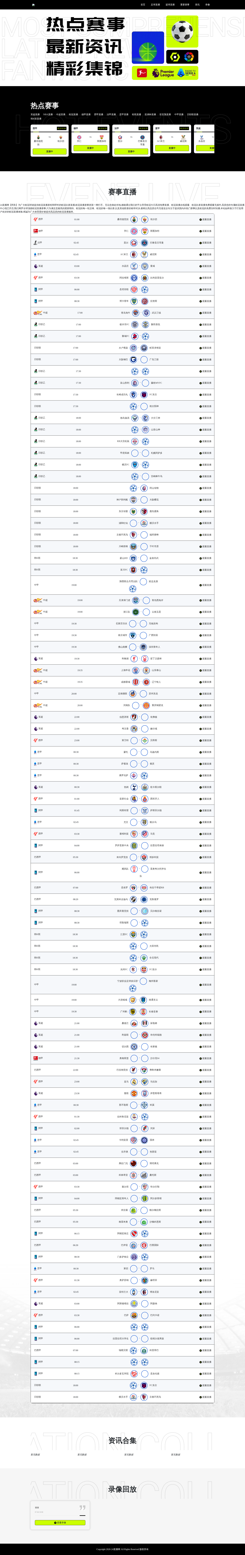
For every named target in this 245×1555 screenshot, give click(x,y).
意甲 (39, 254)
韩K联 (41, 558)
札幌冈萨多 (156, 453)
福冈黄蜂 (155, 534)
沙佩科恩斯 (156, 1222)
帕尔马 (153, 822)
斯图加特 (154, 231)
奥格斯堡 (124, 1058)
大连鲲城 (124, 1000)
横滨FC (125, 464)
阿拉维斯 (124, 278)
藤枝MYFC (156, 383)
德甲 (40, 231)
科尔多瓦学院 (122, 1373)
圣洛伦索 (154, 1373)
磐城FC (125, 336)
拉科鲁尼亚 (123, 1116)
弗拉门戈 (124, 1163)
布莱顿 (153, 1046)
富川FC (125, 570)
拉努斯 (153, 301)
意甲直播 (123, 114)
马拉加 (153, 1081)
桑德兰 (125, 1023)
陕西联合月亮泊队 (130, 581)
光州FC (125, 969)
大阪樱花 (155, 499)
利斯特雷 (124, 810)
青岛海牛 (125, 313)
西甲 (40, 219)
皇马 (126, 1081)
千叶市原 (155, 546)
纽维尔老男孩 (157, 1338)
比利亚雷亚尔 (157, 278)
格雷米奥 (124, 1222)
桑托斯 (154, 1175)
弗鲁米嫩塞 (156, 1070)
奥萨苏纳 (124, 1280)
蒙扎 (126, 752)
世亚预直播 (165, 114)
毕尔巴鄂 (154, 1187)
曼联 (126, 1093)
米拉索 (125, 1210)
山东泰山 (156, 670)
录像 (207, 4)
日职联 (41, 347)
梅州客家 (154, 981)
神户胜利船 (123, 499)
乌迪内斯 (154, 752)
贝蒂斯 (153, 740)
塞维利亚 (124, 834)
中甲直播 (178, 114)
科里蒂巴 (155, 1350)
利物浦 (125, 658)
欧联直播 (136, 114)
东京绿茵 (124, 511)
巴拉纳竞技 (123, 1070)
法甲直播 (111, 114)
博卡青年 (124, 301)
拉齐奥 (124, 1152)
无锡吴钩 (154, 623)
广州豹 (125, 1011)
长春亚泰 (154, 1011)
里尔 (126, 242)
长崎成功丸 (123, 394)
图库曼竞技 (123, 911)
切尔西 (125, 1046)
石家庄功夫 (123, 623)
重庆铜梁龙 (157, 705)
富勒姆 (153, 1023)
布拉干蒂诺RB (158, 887)
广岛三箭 (155, 359)
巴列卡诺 (154, 1315)
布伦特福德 (156, 1035)
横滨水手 (155, 523)
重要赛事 (184, 4)
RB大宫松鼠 (123, 441)
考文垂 (125, 728)
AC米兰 (124, 254)
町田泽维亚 (156, 348)
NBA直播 (48, 114)
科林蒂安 (124, 1175)
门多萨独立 (123, 1257)
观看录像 (61, 1522)
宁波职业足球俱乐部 (129, 981)
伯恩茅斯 (124, 717)
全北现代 (155, 957)
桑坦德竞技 (123, 219)
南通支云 (154, 1000)
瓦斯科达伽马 (122, 899)
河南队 (126, 705)
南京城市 (124, 635)
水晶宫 (125, 266)
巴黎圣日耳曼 (157, 242)
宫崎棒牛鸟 (156, 476)
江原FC (125, 934)
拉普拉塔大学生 (121, 1338)
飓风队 (125, 869)
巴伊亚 (125, 1245)
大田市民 (155, 946)
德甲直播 (86, 114)
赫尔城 (153, 728)
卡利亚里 (123, 1140)
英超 (40, 266)
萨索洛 (124, 763)
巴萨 (126, 1315)
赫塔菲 (153, 1280)
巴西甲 (41, 857)
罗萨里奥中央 (122, 845)
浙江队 (126, 612)
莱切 (126, 1268)
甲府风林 (124, 453)
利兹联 (125, 1035)
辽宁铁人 (156, 682)
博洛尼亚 (154, 1292)
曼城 (152, 266)
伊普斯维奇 (156, 1093)
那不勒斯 (123, 1105)
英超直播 (35, 114)
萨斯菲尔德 (156, 810)
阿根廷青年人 (122, 1198)
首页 (143, 4)
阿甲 (40, 289)
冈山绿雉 (155, 488)
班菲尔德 (124, 1128)
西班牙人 (154, 799)
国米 (152, 1140)
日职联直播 (192, 114)
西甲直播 (98, 114)
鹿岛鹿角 (155, 511)
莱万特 (125, 740)
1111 (37, 1507)
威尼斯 (153, 254)
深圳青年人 (156, 647)
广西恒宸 (154, 635)
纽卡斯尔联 (156, 787)
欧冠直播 (73, 114)
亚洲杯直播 (150, 114)
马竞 (152, 834)
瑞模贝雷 (124, 1350)
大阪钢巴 (124, 359)
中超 (45, 312)
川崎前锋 (124, 546)
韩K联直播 (36, 118)
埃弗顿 (153, 717)
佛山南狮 (124, 647)
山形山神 (155, 429)
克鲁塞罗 (155, 899)
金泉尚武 (155, 558)
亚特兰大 (123, 1292)
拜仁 (126, 231)
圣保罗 (125, 887)
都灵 (152, 763)
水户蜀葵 (124, 348)
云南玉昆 (156, 612)
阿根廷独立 (123, 1233)
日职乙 (41, 324)
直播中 (49, 151)
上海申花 (125, 670)
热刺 (126, 787)
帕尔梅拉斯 (156, 1210)
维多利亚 (155, 857)
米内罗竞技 (123, 857)
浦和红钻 (124, 523)
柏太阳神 (155, 406)
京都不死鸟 (123, 534)
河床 (152, 1128)
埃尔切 (153, 219)
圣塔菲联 (124, 289)
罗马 (152, 1268)
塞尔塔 (125, 1187)
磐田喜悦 (155, 324)
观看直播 (206, 219)
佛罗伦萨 (123, 775)
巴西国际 (155, 1245)
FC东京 (154, 394)
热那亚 (153, 1152)
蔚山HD (125, 558)
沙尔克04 (154, 1058)
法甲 (39, 242)
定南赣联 (124, 693)
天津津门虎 (124, 600)
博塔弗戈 (155, 1163)
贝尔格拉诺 (156, 911)
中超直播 (60, 114)
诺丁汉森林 (156, 658)
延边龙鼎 (154, 581)
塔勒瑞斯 (124, 922)
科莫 (152, 1105)
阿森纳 (153, 1303)
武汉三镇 (156, 313)
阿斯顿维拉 (123, 1303)
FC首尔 (154, 969)
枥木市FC (124, 324)
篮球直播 (170, 4)
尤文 (126, 822)
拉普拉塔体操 (157, 845)
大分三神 (155, 418)
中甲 (40, 585)
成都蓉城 (125, 682)
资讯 (197, 4)
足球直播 (155, 4)
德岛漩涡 (124, 418)
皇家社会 (124, 799)
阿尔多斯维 (156, 1198)
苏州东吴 (154, 693)
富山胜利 (124, 383)
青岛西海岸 (157, 600)
